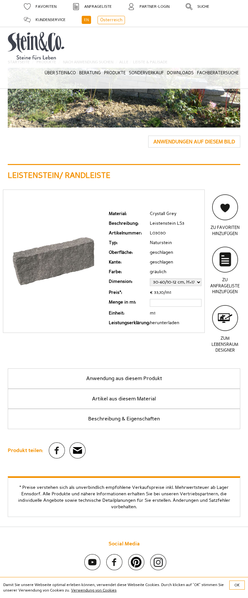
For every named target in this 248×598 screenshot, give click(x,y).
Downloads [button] (180, 73)
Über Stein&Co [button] (60, 73)
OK (237, 585)
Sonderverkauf (146, 73)
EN (86, 20)
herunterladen (164, 323)
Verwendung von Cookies (94, 590)
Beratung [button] (90, 73)
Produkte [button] (115, 73)
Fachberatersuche (218, 73)
